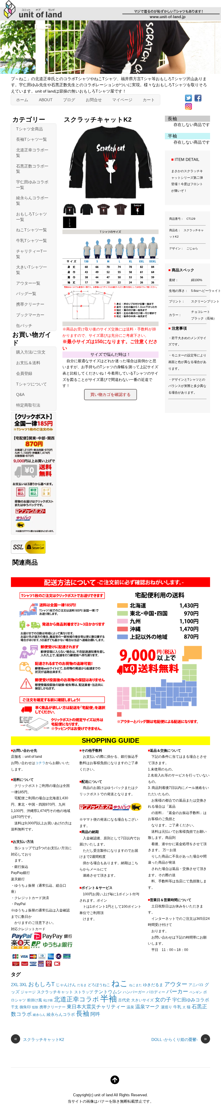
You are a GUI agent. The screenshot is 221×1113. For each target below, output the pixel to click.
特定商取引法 (28, 405)
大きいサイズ (142, 1000)
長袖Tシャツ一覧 (31, 139)
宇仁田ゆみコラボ (190, 999)
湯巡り (166, 1007)
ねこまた (135, 985)
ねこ (119, 983)
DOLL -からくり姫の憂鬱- (179, 1039)
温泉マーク (147, 1006)
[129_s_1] (104, 213)
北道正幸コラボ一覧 (32, 153)
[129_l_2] (87, 213)
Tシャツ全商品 (29, 129)
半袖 (108, 998)
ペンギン (195, 992)
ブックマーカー (30, 315)
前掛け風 (34, 1000)
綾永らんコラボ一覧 (32, 200)
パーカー (177, 991)
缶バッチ (24, 325)
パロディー (155, 992)
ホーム (22, 99)
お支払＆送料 (28, 362)
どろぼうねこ (99, 985)
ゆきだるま (153, 984)
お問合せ (94, 99)
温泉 (130, 1007)
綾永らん (39, 1014)
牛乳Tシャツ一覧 (31, 240)
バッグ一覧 (26, 293)
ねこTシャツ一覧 (31, 230)
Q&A (20, 394)
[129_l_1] (70, 213)
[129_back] (70, 226)
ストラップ (83, 992)
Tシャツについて (31, 384)
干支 (14, 1007)
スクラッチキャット (55, 992)
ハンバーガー (134, 992)
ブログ (69, 99)
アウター (175, 984)
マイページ (122, 99)
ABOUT (46, 99)
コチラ (40, 763)
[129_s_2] (121, 213)
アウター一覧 (28, 283)
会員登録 (24, 373)
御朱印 (25, 1007)
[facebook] (198, 97)
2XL (14, 984)
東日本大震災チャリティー (96, 1006)
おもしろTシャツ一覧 (31, 217)
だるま (82, 985)
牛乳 (177, 1007)
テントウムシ (108, 991)
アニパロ (195, 985)
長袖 (82, 1013)
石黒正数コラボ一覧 (32, 169)
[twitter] (188, 97)
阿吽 (95, 1014)
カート (149, 99)
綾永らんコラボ (61, 1014)
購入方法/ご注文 (30, 352)
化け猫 (48, 1000)
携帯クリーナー (30, 304)
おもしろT (41, 984)
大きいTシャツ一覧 (31, 270)
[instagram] (188, 106)
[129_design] (138, 213)
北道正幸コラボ (76, 999)
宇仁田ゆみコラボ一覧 (32, 185)
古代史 (124, 1000)
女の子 (163, 1000)
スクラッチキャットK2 (39, 1039)
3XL (23, 984)
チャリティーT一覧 (31, 254)
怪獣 (35, 1007)
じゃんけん (66, 984)
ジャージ (28, 992)
